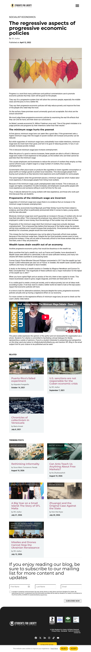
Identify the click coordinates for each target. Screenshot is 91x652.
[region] (45, 648)
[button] (77, 6)
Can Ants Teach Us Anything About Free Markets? (62, 466)
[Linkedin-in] (45, 638)
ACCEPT (74, 648)
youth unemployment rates (44, 184)
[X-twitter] (40, 638)
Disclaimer (64, 631)
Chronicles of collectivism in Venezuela (20, 420)
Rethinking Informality (25, 463)
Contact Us (77, 632)
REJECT (64, 648)
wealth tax (73, 260)
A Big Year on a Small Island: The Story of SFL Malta (25, 506)
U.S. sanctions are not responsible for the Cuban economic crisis (63, 381)
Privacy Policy (56, 631)
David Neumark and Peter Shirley (43, 208)
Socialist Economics (22, 17)
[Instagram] (49, 638)
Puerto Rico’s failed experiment (23, 379)
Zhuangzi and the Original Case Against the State (62, 506)
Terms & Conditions (74, 631)
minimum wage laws (30, 150)
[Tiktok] (53, 638)
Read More (54, 648)
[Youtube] (58, 638)
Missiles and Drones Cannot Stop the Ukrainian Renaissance (25, 545)
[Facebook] (36, 638)
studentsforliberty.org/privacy (38, 595)
